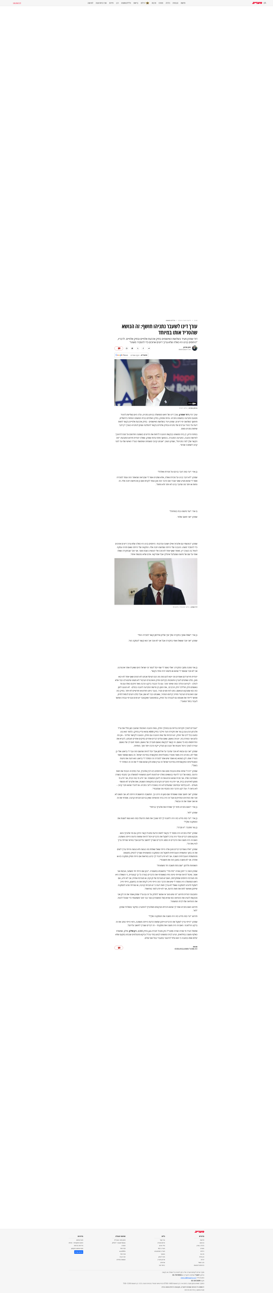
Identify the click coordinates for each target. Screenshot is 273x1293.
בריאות (136, 3)
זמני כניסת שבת (101, 3)
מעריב (195, 320)
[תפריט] (265, 3)
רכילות (143, 2)
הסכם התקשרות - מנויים (76, 1243)
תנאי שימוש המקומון (77, 1248)
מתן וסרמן (187, 347)
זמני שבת (123, 1257)
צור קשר (162, 1240)
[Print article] (127, 348)
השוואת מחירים (121, 1260)
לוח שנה (90, 3)
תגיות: (195, 947)
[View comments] (118, 348)
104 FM (123, 1254)
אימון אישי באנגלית (120, 1240)
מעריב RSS (161, 1248)
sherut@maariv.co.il (188, 1278)
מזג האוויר (201, 1262)
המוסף (163, 1254)
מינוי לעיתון (161, 1257)
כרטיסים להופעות (199, 1265)
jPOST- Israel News (119, 1243)
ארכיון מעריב (161, 1260)
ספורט (161, 3)
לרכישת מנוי (17, 3)
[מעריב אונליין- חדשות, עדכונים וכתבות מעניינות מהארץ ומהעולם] (257, 3)
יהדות (202, 1260)
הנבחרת (175, 3)
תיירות (111, 3)
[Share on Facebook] (143, 348)
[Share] (149, 348)
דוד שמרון (193, 949)
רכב (117, 3)
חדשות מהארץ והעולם (184, 320)
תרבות (154, 3)
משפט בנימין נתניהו (182, 949)
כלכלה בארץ (200, 1246)
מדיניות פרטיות (78, 1246)
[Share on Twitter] (138, 348)
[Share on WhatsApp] (132, 348)
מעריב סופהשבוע (159, 1251)
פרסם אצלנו (161, 1243)
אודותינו (162, 1262)
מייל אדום (162, 1246)
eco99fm (122, 1251)
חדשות (183, 3)
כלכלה (168, 3)
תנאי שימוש (79, 1240)
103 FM (123, 1248)
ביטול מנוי (162, 1265)
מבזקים (202, 1243)
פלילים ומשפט (126, 3)
